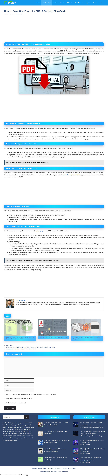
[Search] (26, 417)
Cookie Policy (42, 468)
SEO (55, 2)
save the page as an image (72, 175)
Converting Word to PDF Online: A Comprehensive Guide (21, 349)
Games (62, 2)
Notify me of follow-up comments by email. (19, 398)
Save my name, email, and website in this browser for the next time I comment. (31, 394)
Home (37, 2)
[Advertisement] (54, 30)
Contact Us (58, 468)
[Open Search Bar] (101, 2)
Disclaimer (51, 468)
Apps (88, 2)
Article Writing (46, 2)
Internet (69, 2)
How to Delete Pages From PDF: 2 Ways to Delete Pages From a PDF (20, 338)
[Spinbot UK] (10, 2)
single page (39, 231)
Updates (95, 2)
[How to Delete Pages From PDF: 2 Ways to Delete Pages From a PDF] (20, 327)
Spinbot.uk (65, 471)
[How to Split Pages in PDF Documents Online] (53, 327)
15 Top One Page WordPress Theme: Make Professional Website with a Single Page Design (30, 347)
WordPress (78, 2)
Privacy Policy (72, 468)
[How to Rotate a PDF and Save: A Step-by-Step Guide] (87, 327)
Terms (65, 468)
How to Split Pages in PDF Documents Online (54, 337)
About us (34, 468)
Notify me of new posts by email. (16, 403)
